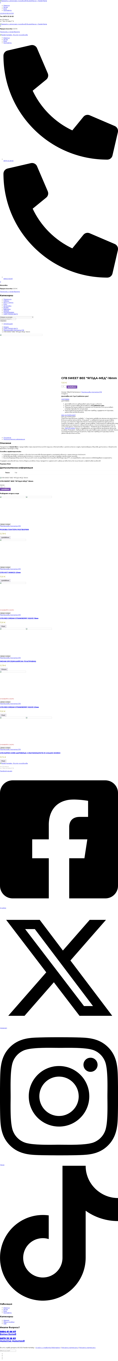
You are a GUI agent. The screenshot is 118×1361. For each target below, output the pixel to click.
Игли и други (8, 302)
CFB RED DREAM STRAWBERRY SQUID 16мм (19, 618)
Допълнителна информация (14, 439)
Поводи (6, 301)
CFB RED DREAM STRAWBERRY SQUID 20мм (19, 707)
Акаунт (6, 1320)
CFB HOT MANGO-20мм (10, 572)
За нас (5, 7)
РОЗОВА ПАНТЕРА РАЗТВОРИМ (14, 530)
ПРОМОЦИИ (8, 324)
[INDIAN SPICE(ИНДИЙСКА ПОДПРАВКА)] (26, 629)
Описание (7, 437)
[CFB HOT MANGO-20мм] (13, 540)
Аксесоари (7, 306)
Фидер (6, 307)
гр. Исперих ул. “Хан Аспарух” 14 (7, 767)
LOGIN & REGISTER (7, 13)
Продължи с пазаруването (10, 32)
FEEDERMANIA (8, 312)
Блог (5, 9)
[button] (0, 26)
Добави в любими (5, 524)
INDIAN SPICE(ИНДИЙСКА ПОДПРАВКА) (18, 661)
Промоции (7, 299)
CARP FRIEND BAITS (10, 314)
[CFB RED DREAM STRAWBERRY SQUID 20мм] (13, 672)
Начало (6, 327)
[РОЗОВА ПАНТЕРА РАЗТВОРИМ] (26, 497)
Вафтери (7, 309)
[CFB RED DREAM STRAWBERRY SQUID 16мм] (13, 583)
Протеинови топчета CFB (13, 330)
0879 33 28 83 (70, 428)
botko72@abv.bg (6, 1344)
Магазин (6, 5)
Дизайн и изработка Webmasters (47, 1347)
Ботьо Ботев (8, 1332)
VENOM (6, 311)
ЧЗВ (4, 1323)
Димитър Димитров (12, 1339)
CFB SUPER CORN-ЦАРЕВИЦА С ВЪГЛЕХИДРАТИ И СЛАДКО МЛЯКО (30, 753)
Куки (5, 304)
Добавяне (72, 387)
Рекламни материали (69, 1347)
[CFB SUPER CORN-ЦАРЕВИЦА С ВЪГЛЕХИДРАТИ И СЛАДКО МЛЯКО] (26, 718)
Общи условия (8, 1322)
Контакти (7, 10)
